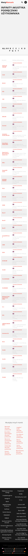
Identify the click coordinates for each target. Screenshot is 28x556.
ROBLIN (7, 518)
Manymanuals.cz (19, 551)
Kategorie (7, 498)
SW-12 (3, 341)
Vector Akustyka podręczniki (20, 446)
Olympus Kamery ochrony (6, 538)
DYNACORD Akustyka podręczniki (8, 447)
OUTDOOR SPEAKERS (4, 180)
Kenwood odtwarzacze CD (7, 526)
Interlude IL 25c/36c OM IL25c (5, 134)
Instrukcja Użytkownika (17, 62)
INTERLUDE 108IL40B (4, 66)
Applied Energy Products (7, 505)
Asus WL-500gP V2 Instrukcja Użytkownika (21, 534)
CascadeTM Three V (6, 236)
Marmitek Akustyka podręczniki (8, 428)
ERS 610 (3, 83)
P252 (3, 91)
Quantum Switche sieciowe (7, 521)
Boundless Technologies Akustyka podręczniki (8, 434)
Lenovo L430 (21, 504)
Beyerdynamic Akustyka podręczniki (20, 452)
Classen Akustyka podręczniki (8, 453)
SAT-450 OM (4, 260)
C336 (3, 99)
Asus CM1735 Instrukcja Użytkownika (21, 538)
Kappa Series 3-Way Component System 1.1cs (5, 153)
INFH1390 (4, 116)
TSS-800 (3, 368)
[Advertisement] (14, 30)
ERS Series (4, 107)
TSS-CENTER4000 (5, 278)
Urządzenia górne (7, 495)
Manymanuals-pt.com (19, 553)
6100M (3, 205)
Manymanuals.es (7, 553)
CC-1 (3, 306)
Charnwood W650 (21, 507)
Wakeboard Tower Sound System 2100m (6, 298)
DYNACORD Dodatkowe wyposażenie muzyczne (6, 531)
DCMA (20, 494)
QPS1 (3, 315)
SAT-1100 (4, 196)
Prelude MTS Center (4, 171)
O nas (20, 500)
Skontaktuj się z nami (20, 497)
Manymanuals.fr (8, 550)
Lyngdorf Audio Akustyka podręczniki (20, 430)
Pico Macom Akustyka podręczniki (20, 436)
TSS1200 (4, 377)
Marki (7, 501)
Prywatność (21, 491)
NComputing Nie (6, 535)
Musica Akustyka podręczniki (20, 441)
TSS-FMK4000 (5, 288)
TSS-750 (3, 359)
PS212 (3, 188)
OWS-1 (3, 162)
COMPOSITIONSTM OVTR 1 (6, 324)
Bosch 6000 (21, 510)
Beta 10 (3, 212)
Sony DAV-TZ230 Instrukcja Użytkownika (21, 529)
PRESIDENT (7, 515)
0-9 (7, 48)
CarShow (6, 509)
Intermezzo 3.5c (5, 333)
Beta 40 (3, 220)
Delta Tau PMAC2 (21, 513)
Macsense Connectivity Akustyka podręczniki (8, 441)
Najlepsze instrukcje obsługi (7, 491)
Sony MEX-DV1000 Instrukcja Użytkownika (21, 524)
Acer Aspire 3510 (21, 516)
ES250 (3, 252)
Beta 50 (3, 228)
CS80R (3, 244)
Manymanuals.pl (8, 551)
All (3, 48)
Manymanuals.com (8, 548)
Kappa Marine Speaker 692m (5, 143)
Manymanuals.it (19, 550)
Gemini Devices (7, 512)
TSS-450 (3, 350)
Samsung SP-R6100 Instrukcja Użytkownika (21, 520)
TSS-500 (3, 269)
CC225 (3, 74)
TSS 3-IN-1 (4, 125)
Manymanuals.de (20, 548)
